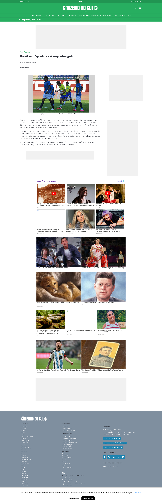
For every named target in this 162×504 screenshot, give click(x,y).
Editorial (23, 454)
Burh (63, 466)
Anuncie (133, 1)
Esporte (71, 15)
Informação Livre (26, 460)
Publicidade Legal (67, 444)
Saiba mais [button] (137, 492)
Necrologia (24, 475)
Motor (23, 467)
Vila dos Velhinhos (67, 486)
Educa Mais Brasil (26, 448)
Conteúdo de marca (84, 15)
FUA (63, 473)
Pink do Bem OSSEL (67, 468)
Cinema (23, 438)
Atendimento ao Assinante (69, 438)
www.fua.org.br (66, 478)
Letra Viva (24, 462)
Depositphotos (66, 464)
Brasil (23, 432)
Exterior (23, 456)
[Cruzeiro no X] (118, 457)
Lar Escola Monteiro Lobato (70, 482)
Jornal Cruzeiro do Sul (81, 7)
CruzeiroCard (65, 456)
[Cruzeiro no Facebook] (104, 457)
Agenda (23, 428)
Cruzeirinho (24, 442)
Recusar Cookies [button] (74, 498)
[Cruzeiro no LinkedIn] (123, 457)
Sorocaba (38, 15)
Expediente (65, 426)
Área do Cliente (24, 1)
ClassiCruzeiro (66, 454)
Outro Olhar (24, 477)
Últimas (129, 15)
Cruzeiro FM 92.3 (67, 458)
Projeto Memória (67, 428)
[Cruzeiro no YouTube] (113, 457)
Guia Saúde (24, 458)
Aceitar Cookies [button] (88, 498)
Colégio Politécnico (67, 480)
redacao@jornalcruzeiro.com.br (28, 69)
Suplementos (95, 15)
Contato (139, 1)
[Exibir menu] (140, 8)
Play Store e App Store (110, 466)
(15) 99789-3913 (115, 430)
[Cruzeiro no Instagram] (109, 457)
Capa (32, 15)
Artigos (23, 430)
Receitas (23, 471)
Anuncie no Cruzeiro (67, 440)
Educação (24, 446)
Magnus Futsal (25, 463)
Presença (24, 479)
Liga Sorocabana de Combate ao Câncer (73, 484)
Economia (24, 452)
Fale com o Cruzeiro (67, 436)
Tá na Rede (24, 483)
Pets (22, 469)
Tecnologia (24, 485)
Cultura (63, 15)
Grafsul (64, 462)
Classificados (107, 15)
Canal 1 (23, 434)
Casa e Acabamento (27, 436)
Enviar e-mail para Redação (112, 438)
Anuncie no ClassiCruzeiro (69, 442)
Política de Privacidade (68, 430)
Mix (22, 465)
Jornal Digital (119, 15)
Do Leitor (24, 444)
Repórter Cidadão (67, 446)
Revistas (23, 473)
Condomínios (25, 440)
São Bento (24, 481)
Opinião (54, 15)
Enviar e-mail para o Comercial (113, 447)
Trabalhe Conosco (67, 448)
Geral (46, 15)
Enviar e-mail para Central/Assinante (115, 443)
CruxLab (64, 460)
